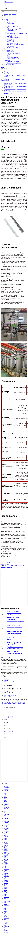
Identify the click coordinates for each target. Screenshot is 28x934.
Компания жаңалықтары (13, 61)
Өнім (8, 56)
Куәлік (8, 22)
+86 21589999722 (8, 731)
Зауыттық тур (10, 30)
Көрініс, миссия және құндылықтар (16, 28)
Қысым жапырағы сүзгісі (13, 37)
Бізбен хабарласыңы (9, 64)
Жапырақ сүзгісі (20, 703)
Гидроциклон (10, 46)
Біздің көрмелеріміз (12, 29)
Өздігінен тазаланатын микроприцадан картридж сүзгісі (15, 44)
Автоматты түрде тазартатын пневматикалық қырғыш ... (15, 620)
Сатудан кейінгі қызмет (13, 58)
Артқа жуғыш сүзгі (12, 35)
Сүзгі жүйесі (7, 32)
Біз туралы (6, 19)
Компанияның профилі (13, 20)
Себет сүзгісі (10, 42)
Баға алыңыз (4, 137)
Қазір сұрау (4, 676)
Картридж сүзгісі (11, 40)
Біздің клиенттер (11, 25)
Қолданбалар (10, 23)
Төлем (8, 54)
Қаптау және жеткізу (12, 57)
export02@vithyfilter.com (10, 695)
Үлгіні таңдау (10, 51)
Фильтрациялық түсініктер (14, 63)
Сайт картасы (10, 700)
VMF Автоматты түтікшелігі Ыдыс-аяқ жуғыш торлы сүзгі (14, 653)
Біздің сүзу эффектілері (13, 26)
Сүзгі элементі (7, 49)
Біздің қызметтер (8, 50)
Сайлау (9, 137)
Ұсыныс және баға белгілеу (14, 53)
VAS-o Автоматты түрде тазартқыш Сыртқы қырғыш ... (15, 633)
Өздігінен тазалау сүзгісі (7, 702)
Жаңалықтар (7, 60)
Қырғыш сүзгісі (11, 703)
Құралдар (6, 72)
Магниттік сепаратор (12, 47)
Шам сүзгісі (10, 36)
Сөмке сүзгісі (10, 39)
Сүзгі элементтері (5, 705)
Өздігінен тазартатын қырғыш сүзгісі (17, 33)
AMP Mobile (18, 700)
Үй (4, 18)
